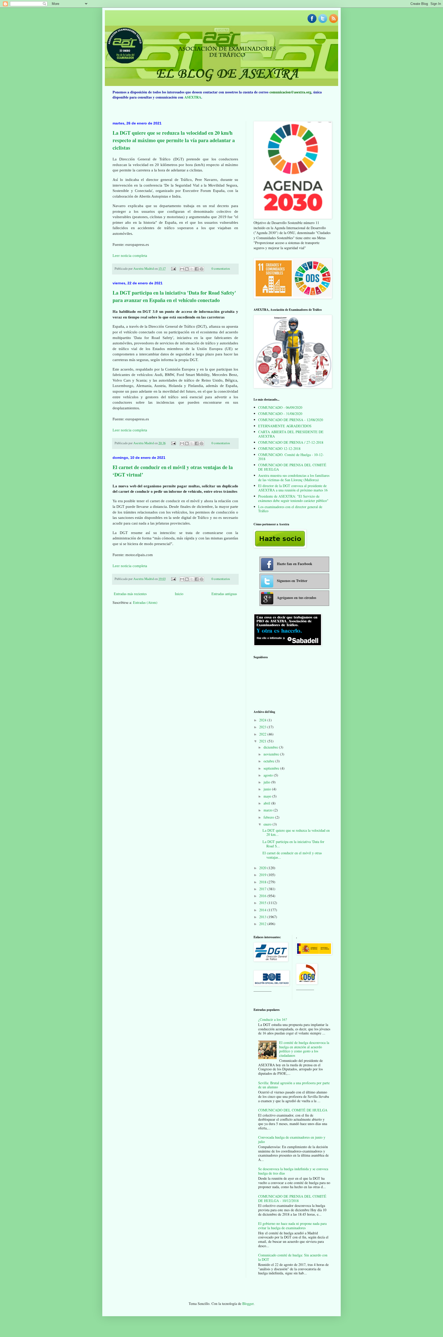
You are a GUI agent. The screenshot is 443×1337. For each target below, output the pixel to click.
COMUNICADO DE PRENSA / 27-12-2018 (290, 442)
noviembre (272, 754)
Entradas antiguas (224, 593)
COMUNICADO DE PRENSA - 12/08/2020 (290, 419)
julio (267, 782)
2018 (263, 881)
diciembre (271, 747)
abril (267, 803)
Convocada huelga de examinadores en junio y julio (291, 1139)
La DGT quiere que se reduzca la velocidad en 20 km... (296, 832)
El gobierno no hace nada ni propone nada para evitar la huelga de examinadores (292, 1225)
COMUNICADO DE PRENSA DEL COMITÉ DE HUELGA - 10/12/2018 (292, 1198)
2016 (263, 895)
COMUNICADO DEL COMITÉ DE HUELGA (292, 1110)
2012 (263, 923)
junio (268, 789)
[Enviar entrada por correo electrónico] (173, 268)
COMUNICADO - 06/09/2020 (280, 407)
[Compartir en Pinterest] (201, 269)
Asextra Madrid (144, 268)
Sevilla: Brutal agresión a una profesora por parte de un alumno (294, 1085)
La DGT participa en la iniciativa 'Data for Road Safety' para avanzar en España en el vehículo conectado (174, 296)
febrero (269, 817)
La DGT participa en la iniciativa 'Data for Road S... (293, 843)
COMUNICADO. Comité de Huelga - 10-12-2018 (291, 456)
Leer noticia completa (130, 255)
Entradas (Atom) (145, 602)
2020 (263, 867)
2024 (263, 720)
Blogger (248, 1303)
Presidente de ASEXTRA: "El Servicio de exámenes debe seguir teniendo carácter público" (293, 498)
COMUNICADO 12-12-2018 (279, 448)
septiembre (272, 768)
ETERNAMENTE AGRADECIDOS (284, 425)
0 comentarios (221, 268)
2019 (263, 874)
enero (268, 824)
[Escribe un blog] (186, 269)
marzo (269, 810)
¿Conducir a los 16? (272, 1019)
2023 (263, 726)
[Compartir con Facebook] (196, 269)
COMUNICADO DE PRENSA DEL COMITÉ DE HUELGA (292, 467)
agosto (269, 775)
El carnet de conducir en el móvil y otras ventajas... (292, 855)
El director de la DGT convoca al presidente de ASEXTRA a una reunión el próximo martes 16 (293, 487)
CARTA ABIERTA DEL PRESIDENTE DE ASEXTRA (291, 434)
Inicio (179, 593)
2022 (263, 734)
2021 (263, 741)
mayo (268, 796)
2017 (263, 888)
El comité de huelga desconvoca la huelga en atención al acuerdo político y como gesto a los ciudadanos (304, 1049)
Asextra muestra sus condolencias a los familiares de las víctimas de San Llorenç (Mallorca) (293, 477)
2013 (263, 916)
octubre (269, 761)
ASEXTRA (192, 97)
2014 (263, 909)
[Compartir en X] (191, 269)
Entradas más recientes (130, 593)
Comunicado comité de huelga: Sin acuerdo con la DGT (292, 1257)
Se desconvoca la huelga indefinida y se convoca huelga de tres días (293, 1171)
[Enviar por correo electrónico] (182, 269)
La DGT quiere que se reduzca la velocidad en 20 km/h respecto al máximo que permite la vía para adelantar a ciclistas (174, 140)
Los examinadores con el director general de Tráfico (290, 509)
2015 (263, 902)
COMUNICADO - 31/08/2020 (280, 413)
